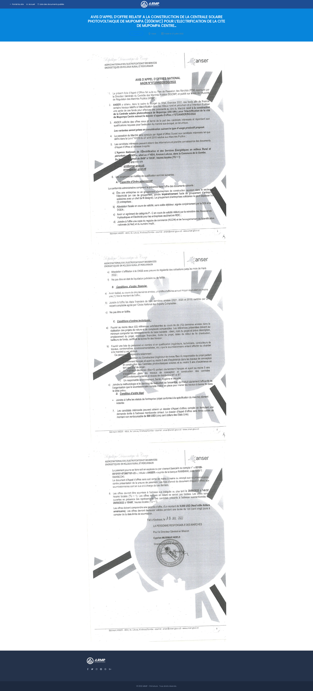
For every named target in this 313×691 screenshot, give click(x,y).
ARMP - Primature (150, 686)
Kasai (154, 33)
